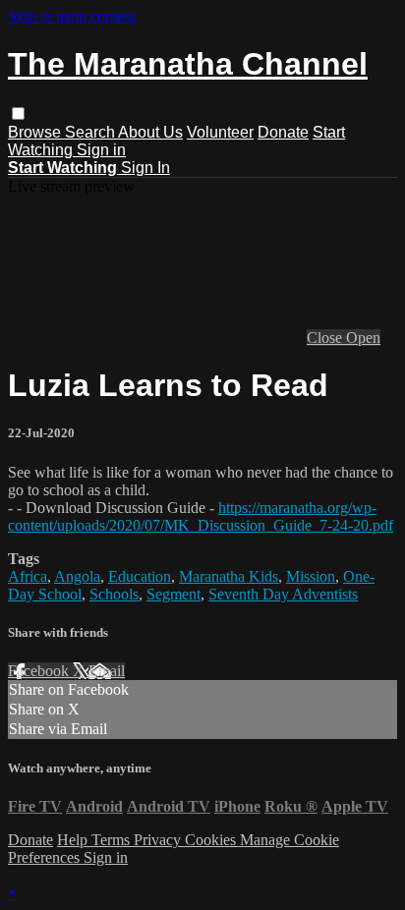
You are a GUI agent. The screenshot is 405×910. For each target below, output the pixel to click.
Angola (77, 576)
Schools (114, 594)
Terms (112, 839)
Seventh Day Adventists (283, 594)
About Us (150, 132)
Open (363, 337)
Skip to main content (72, 16)
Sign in (101, 150)
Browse (36, 132)
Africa (27, 576)
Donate (283, 132)
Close (326, 337)
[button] (18, 113)
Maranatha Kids (228, 576)
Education (139, 576)
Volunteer (220, 132)
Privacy (159, 839)
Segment (173, 594)
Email (106, 670)
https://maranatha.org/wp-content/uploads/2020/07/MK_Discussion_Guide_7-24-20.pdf (200, 516)
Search (91, 132)
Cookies (212, 839)
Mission (310, 576)
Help (74, 839)
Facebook (40, 670)
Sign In (145, 167)
